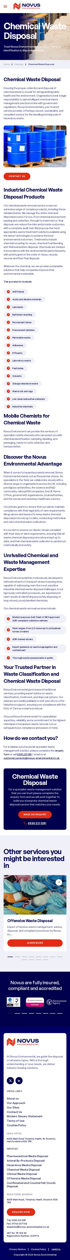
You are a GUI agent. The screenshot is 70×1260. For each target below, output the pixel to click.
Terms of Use (15, 1120)
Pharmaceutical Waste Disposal (27, 1156)
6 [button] (45, 1013)
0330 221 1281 (37, 823)
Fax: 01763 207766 (17, 1223)
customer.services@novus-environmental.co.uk (31, 758)
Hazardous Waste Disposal (24, 1165)
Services (19, 64)
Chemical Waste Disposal (23, 1169)
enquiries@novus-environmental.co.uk (28, 1226)
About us (13, 1098)
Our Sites (13, 1107)
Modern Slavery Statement (25, 1116)
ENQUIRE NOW (21, 1212)
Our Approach (16, 1103)
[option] (35, 913)
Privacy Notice (18, 1249)
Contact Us (14, 1112)
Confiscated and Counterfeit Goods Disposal (31, 1184)
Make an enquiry (35, 814)
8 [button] (59, 1013)
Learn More (35, 942)
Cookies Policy (16, 1125)
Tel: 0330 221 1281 (16, 1220)
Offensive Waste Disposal (29, 920)
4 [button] (31, 1013)
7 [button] (52, 1013)
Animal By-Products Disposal (26, 1160)
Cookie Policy (38, 1249)
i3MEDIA (56, 1249)
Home (7, 64)
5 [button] (38, 1013)
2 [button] (17, 1013)
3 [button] (24, 1013)
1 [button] (10, 1013)
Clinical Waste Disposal (22, 1174)
